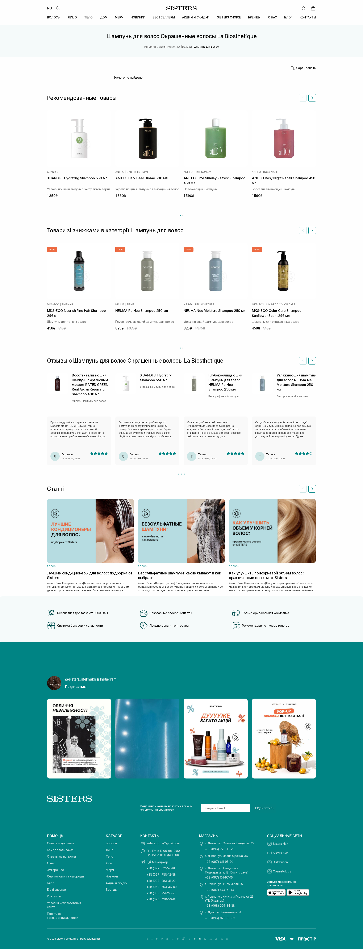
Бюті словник (56, 889)
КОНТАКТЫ (308, 17)
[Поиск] (57, 8)
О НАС (272, 17)
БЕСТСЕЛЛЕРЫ (164, 17)
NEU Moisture (204, 304)
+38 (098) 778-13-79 (219, 849)
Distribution (280, 862)
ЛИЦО (72, 17)
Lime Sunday (203, 172)
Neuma (119, 304)
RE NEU (131, 304)
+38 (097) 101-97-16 (219, 877)
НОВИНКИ (138, 17)
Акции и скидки (117, 883)
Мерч (110, 870)
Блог (50, 883)
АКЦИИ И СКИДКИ (195, 17)
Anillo (119, 172)
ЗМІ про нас (55, 870)
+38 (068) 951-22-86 (161, 893)
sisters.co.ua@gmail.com (163, 843)
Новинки (112, 876)
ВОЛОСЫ (53, 17)
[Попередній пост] (54, 738)
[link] (313, 8)
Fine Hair (67, 304)
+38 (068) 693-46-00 (162, 887)
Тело (109, 856)
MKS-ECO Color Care (280, 304)
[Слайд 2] (181, 474)
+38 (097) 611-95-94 (219, 861)
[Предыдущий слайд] (303, 98)
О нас (51, 863)
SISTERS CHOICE (229, 17)
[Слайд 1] (178, 474)
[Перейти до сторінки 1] (180, 215)
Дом (109, 863)
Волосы (111, 843)
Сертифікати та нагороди (65, 876)
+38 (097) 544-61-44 (219, 890)
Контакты (54, 896)
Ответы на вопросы (61, 856)
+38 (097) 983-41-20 (161, 881)
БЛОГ (288, 17)
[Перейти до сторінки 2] (182, 215)
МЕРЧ (119, 17)
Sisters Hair (280, 843)
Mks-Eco (53, 304)
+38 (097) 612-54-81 (161, 868)
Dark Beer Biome (138, 172)
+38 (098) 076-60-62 (220, 918)
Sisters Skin (280, 853)
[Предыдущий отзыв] (303, 360)
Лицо (109, 850)
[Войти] (303, 8)
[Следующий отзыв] (312, 360)
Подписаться (76, 687)
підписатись (264, 808)
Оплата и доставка (61, 843)
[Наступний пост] (308, 738)
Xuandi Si (53, 172)
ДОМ (104, 17)
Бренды (111, 889)
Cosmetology (282, 871)
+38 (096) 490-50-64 (162, 899)
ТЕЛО (88, 17)
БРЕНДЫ (254, 17)
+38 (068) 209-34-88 (220, 905)
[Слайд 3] (184, 474)
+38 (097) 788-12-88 (161, 874)
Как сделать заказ (60, 850)
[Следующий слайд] (312, 98)
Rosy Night (271, 172)
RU (49, 8)
